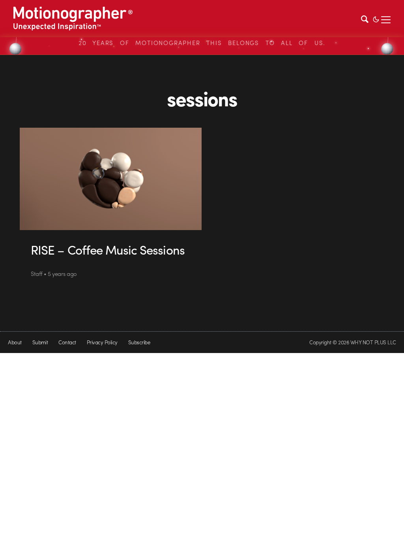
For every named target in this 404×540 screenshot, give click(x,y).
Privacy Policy (102, 342)
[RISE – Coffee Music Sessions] (111, 179)
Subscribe (139, 342)
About (14, 342)
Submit (40, 342)
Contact (67, 342)
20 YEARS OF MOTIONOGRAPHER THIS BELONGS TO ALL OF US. (202, 42)
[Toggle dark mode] (376, 18)
